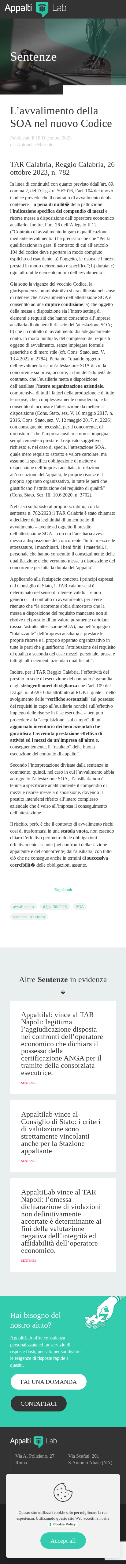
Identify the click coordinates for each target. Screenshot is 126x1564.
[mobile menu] (118, 9)
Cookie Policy (64, 1524)
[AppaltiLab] (35, 9)
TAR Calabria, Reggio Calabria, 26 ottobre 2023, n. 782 (62, 168)
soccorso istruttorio (29, 916)
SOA (80, 906)
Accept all (63, 1540)
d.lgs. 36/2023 (55, 906)
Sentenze (33, 57)
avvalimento (23, 906)
